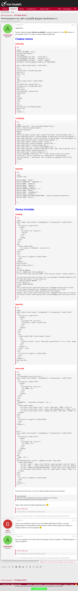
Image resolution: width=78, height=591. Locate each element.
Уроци (21, 9)
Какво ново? (44, 9)
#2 (75, 520)
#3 (75, 536)
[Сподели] (72, 25)
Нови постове (5, 12)
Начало (5, 9)
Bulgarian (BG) (17, 584)
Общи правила (38, 584)
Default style (6, 584)
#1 (75, 25)
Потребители (31, 9)
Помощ (65, 584)
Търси (12, 12)
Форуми (13, 9)
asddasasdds (6, 21)
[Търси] (75, 9)
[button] (37, 9)
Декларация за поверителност (53, 584)
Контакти (29, 584)
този (30, 34)
